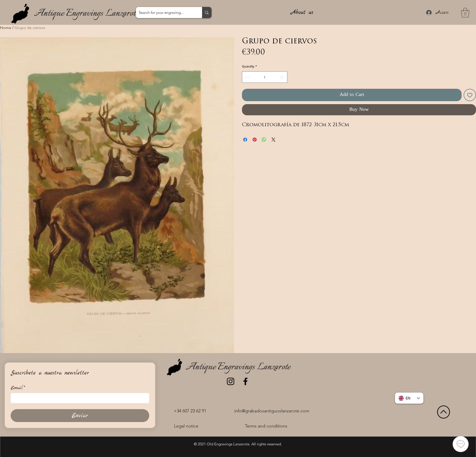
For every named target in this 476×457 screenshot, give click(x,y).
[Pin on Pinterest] (255, 140)
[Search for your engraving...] (206, 12)
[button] (465, 12)
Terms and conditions (266, 426)
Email (18, 388)
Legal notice (186, 426)
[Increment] (282, 77)
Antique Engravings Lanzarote (86, 13)
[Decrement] (247, 77)
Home (5, 27)
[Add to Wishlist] (470, 95)
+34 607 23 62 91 (190, 411)
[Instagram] (231, 381)
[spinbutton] (264, 77)
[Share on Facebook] (245, 140)
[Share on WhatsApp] (264, 140)
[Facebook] (245, 381)
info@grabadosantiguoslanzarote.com (271, 411)
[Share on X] (273, 140)
